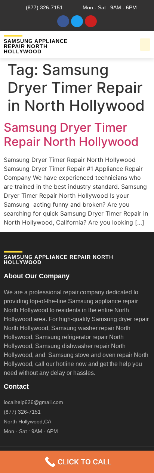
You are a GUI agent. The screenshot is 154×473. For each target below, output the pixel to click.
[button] (145, 44)
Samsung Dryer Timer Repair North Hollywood (71, 134)
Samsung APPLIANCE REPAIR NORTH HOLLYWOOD (36, 46)
